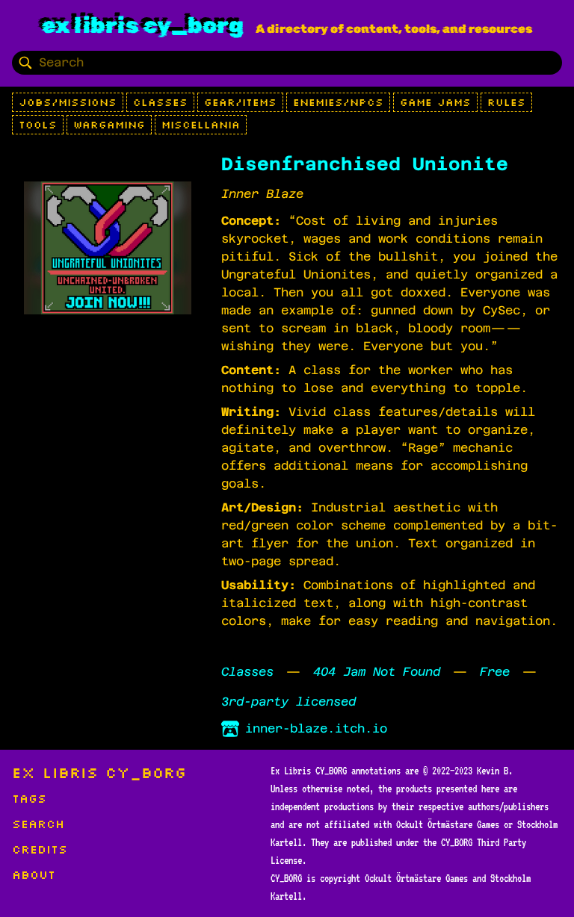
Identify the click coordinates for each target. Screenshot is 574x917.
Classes (160, 102)
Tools (38, 124)
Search (38, 823)
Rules (506, 102)
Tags (29, 798)
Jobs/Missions (68, 102)
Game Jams (435, 102)
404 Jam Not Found (376, 672)
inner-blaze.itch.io (316, 728)
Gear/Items (240, 102)
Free (495, 672)
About (33, 874)
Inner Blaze (262, 194)
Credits (39, 849)
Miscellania (200, 124)
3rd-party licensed (288, 701)
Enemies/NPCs (338, 102)
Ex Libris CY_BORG (143, 25)
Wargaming (109, 124)
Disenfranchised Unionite (364, 164)
